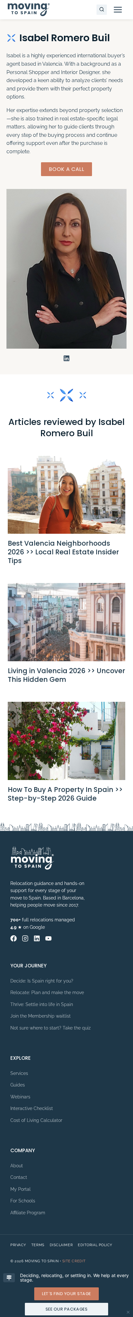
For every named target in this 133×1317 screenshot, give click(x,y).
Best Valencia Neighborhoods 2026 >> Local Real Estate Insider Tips (63, 552)
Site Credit (74, 1261)
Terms (38, 1245)
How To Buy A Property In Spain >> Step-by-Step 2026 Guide (65, 794)
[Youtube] (48, 938)
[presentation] (66, 495)
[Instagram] (25, 938)
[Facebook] (13, 938)
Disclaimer (61, 1245)
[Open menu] (117, 9)
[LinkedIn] (37, 938)
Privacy (18, 1245)
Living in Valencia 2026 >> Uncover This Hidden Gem (66, 675)
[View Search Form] (102, 10)
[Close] (128, 1312)
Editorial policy (95, 1245)
